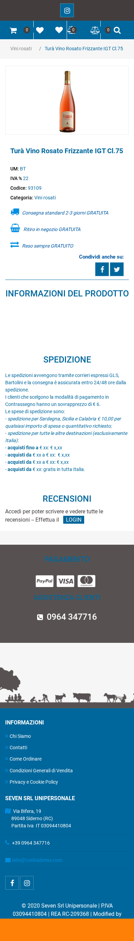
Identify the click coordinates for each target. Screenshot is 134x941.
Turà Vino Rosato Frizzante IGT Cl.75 (84, 48)
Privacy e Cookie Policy (34, 782)
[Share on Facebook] (102, 269)
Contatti (18, 747)
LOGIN (73, 519)
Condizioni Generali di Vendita (41, 770)
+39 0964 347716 (31, 843)
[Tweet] (117, 269)
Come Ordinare (26, 759)
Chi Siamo (20, 736)
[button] (67, 100)
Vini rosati (21, 48)
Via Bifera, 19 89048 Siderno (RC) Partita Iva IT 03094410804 (38, 818)
